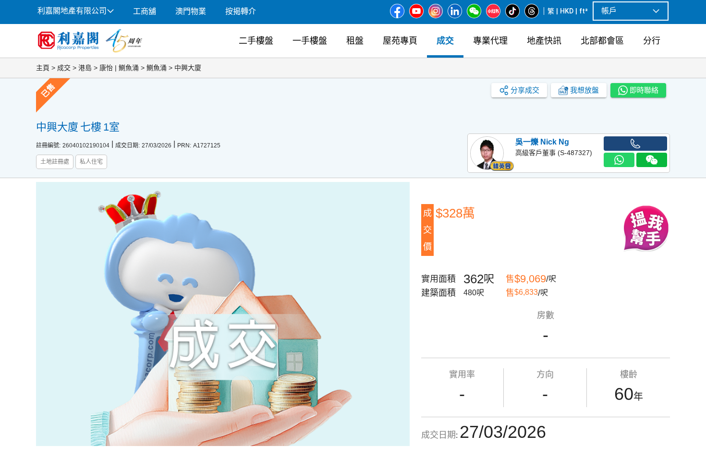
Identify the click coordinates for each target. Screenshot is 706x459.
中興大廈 (187, 68)
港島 (85, 68)
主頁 (42, 68)
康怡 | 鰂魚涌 (119, 68)
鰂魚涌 (156, 68)
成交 (64, 68)
